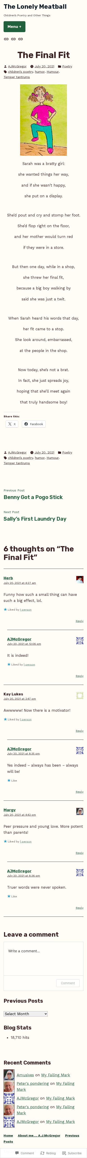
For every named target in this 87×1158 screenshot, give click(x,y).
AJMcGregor (17, 66)
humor (40, 71)
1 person (25, 609)
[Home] (7, 39)
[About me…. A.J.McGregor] (13, 39)
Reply (79, 621)
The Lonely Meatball (35, 6)
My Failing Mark (55, 1075)
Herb (8, 578)
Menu (16, 26)
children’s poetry (20, 71)
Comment (68, 983)
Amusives (25, 1075)
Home (8, 1135)
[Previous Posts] (20, 39)
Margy (10, 810)
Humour (53, 71)
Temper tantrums (17, 77)
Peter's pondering (33, 1083)
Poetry (67, 66)
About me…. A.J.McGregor (39, 1135)
